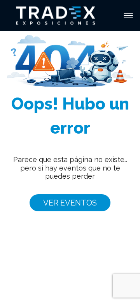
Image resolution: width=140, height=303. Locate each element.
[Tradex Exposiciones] (55, 15)
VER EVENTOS (70, 202)
